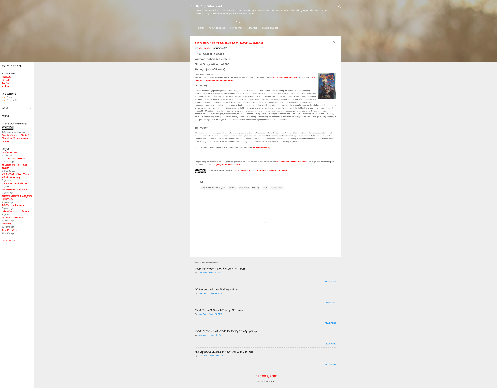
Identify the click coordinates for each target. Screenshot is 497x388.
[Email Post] (201, 182)
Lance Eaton (237, 28)
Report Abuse (8, 240)
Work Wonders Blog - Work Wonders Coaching (15, 176)
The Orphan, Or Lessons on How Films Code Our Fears (224, 352)
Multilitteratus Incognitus (14, 158)
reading (255, 187)
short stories (277, 187)
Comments (11, 100)
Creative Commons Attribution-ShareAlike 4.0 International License (260, 170)
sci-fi (265, 187)
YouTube (5, 86)
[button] (334, 42)
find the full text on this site (285, 77)
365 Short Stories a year (262, 148)
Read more (330, 281)
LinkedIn (6, 80)
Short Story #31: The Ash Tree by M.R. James (219, 310)
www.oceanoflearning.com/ (14, 189)
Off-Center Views (10, 152)
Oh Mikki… (7, 223)
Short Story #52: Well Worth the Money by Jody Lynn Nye (226, 331)
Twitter (253, 28)
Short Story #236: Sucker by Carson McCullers (220, 269)
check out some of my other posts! (291, 162)
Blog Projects (270, 28)
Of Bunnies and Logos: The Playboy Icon (216, 289)
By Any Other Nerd (209, 6)
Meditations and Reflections (15, 183)
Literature (244, 187)
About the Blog (217, 28)
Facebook (6, 77)
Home (201, 28)
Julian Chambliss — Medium (15, 211)
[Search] (339, 7)
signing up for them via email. (227, 164)
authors (232, 187)
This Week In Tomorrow (13, 205)
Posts (9, 97)
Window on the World (12, 217)
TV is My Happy (9, 230)
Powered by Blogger (267, 376)
